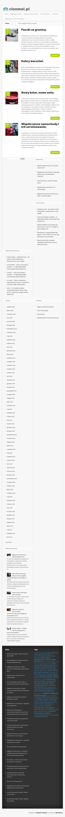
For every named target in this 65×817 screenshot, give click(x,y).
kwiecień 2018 (11, 500)
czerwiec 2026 (11, 314)
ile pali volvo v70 (38, 679)
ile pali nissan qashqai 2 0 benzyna (45, 666)
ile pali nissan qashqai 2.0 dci (44, 668)
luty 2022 (9, 376)
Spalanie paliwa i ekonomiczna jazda (14, 19)
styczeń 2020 (11, 467)
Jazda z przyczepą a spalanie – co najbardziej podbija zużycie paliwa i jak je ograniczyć (48, 219)
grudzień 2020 (11, 427)
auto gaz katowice (51, 653)
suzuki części (52, 700)
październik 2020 (12, 435)
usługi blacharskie (42, 706)
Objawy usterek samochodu (31, 14)
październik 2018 (12, 478)
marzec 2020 (11, 460)
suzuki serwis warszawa (43, 702)
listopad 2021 (11, 387)
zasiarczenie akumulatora (42, 715)
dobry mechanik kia (49, 662)
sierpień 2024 (11, 343)
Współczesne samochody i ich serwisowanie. (40, 125)
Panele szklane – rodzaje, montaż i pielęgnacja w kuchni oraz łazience (17, 630)
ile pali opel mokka (46, 671)
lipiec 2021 (10, 402)
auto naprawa (49, 654)
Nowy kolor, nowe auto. (37, 92)
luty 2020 (9, 464)
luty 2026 (9, 318)
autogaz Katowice (39, 653)
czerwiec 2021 (11, 405)
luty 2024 (9, 347)
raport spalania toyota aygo (46, 694)
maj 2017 (9, 529)
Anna (8, 288)
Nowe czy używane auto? (14, 781)
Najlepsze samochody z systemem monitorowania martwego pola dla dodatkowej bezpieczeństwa (17, 753)
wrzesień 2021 (11, 394)
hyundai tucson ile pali (46, 664)
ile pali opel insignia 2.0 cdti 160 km (45, 670)
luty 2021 (9, 420)
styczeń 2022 (11, 380)
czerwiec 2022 (11, 365)
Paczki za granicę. (34, 29)
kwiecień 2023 (11, 358)
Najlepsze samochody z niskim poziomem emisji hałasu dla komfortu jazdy (18, 669)
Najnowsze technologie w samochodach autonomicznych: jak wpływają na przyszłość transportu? (17, 712)
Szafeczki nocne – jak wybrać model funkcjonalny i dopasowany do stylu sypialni (48, 211)
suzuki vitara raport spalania (45, 703)
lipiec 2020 (10, 445)
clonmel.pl (31, 33)
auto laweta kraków (40, 654)
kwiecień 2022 (11, 369)
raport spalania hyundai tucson (47, 688)
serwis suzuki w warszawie (41, 700)
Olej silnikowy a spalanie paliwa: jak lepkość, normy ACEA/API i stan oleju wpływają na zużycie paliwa (48, 234)
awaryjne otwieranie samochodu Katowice (45, 659)
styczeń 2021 (11, 424)
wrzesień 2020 (11, 438)
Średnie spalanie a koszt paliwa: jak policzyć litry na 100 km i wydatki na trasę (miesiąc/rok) (47, 227)
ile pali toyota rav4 (52, 677)
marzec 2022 (11, 372)
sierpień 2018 (11, 486)
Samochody (55, 14)
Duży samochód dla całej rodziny (16, 747)
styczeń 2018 (11, 511)
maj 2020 (9, 453)
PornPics (9, 272)
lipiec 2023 (10, 354)
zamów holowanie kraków (44, 712)
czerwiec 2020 (11, 449)
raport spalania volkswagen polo (45, 696)
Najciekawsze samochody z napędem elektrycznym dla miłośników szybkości (48, 174)
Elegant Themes (41, 813)
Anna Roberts (11, 265)
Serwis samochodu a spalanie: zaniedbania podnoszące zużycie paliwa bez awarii (47, 242)
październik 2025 (12, 329)
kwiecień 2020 (11, 456)
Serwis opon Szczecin (47, 699)
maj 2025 (9, 336)
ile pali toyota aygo (40, 677)
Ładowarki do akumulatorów (46, 716)
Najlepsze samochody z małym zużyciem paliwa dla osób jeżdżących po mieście (18, 690)
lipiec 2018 (10, 489)
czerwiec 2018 (11, 493)
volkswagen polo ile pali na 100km (44, 708)
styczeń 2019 (11, 471)
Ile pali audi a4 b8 (45, 665)
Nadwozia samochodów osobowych (45, 680)
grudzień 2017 (11, 515)
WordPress (59, 813)
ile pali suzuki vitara (49, 676)
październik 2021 (12, 391)
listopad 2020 (11, 431)
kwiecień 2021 (11, 413)
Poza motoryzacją (45, 14)
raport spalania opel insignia (42, 690)
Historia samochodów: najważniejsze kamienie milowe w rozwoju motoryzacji (17, 727)
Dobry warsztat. (32, 61)
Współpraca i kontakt (16, 14)
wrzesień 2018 (11, 482)
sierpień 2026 (11, 307)
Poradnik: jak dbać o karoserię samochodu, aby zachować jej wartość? (16, 775)
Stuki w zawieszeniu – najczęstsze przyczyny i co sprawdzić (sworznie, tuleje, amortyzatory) (18, 282)
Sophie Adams (11, 257)
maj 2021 (9, 409)
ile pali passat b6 (52, 672)
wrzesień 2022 (11, 361)
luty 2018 (9, 508)
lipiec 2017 (10, 526)
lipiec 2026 (10, 310)
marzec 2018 (11, 504)
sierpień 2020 (11, 442)
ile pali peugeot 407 (40, 674)
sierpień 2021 (10, 398)
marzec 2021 (10, 416)
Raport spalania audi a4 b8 (44, 686)
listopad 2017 (11, 519)
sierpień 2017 (10, 522)
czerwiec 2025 (11, 332)
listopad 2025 (11, 325)
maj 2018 (9, 497)
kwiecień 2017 (11, 533)
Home (6, 14)
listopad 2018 (11, 475)
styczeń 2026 (11, 321)
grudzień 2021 (11, 383)
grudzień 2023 (11, 350)
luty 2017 (9, 537)
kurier (45, 679)
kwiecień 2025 (11, 340)
